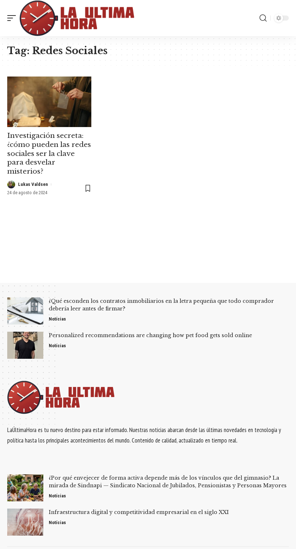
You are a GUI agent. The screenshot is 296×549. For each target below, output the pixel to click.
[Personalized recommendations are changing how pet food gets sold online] (25, 345)
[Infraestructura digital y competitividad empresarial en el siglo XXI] (25, 522)
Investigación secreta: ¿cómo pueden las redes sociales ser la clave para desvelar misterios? (49, 153)
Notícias (57, 319)
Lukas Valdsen (33, 184)
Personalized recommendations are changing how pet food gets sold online (150, 335)
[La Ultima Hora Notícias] (77, 18)
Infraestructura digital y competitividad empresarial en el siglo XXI (139, 512)
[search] (263, 18)
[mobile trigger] (13, 18)
